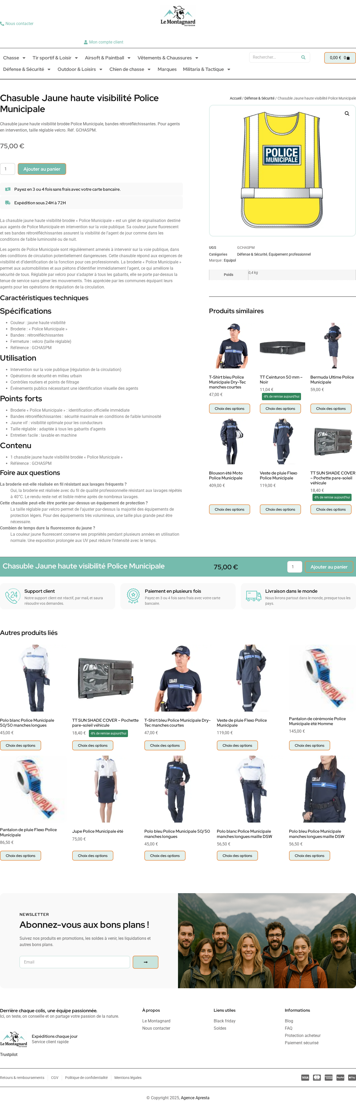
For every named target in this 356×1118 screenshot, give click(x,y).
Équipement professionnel (290, 254)
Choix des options (229, 408)
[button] (347, 113)
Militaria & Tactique (203, 69)
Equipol (230, 260)
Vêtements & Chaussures (165, 58)
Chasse (11, 58)
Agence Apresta (195, 1097)
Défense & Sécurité (23, 69)
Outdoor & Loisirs (77, 69)
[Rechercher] (303, 57)
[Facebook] (350, 32)
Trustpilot (8, 1054)
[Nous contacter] (17, 24)
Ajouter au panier (41, 169)
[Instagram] (342, 32)
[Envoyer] (145, 962)
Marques (167, 69)
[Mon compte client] (104, 42)
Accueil (235, 98)
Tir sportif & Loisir (52, 58)
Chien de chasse (126, 69)
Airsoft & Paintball (104, 58)
